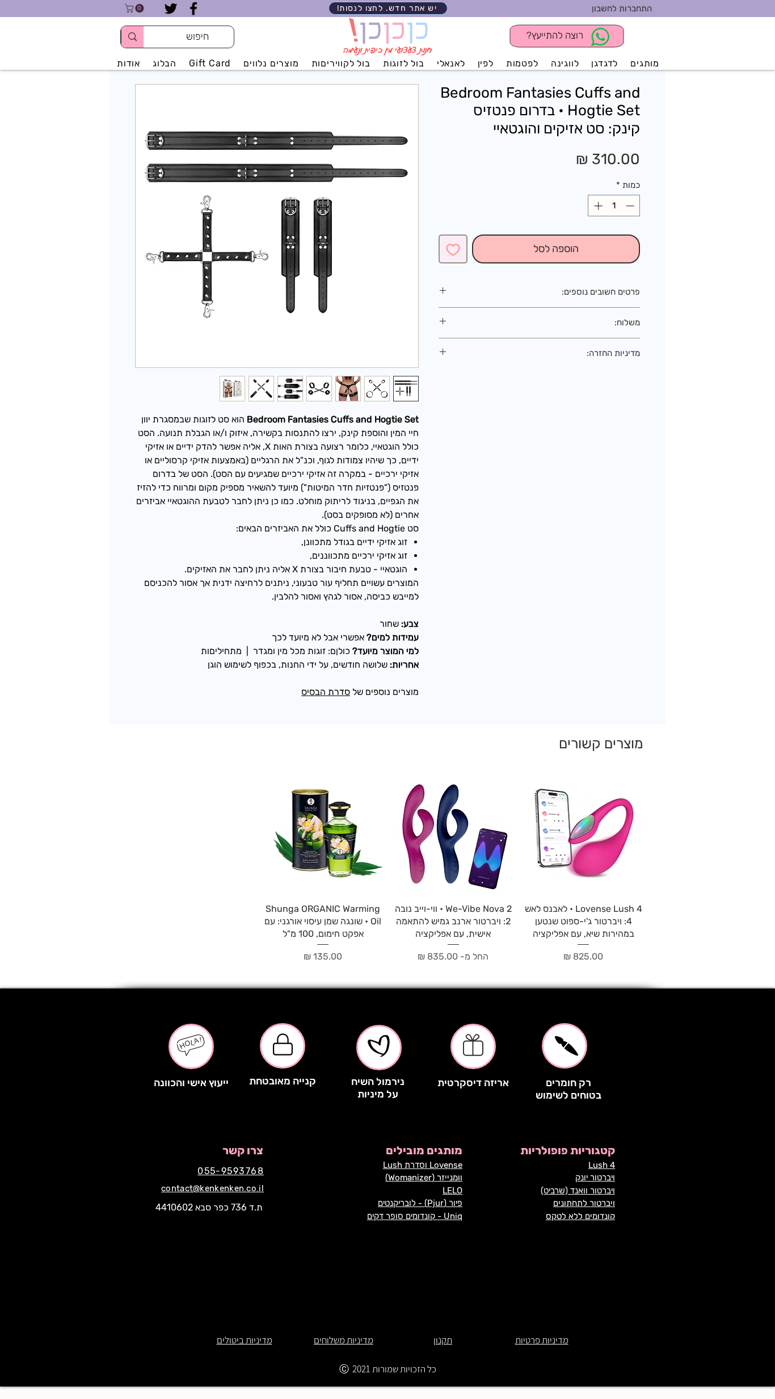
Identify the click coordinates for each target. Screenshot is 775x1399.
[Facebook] (193, 8)
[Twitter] (170, 8)
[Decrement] (631, 205)
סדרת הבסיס (325, 691)
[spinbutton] (614, 205)
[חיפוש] (132, 37)
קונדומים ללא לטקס (580, 1216)
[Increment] (597, 205)
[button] (135, 8)
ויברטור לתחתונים (584, 1203)
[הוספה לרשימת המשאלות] (453, 248)
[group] (388, 869)
